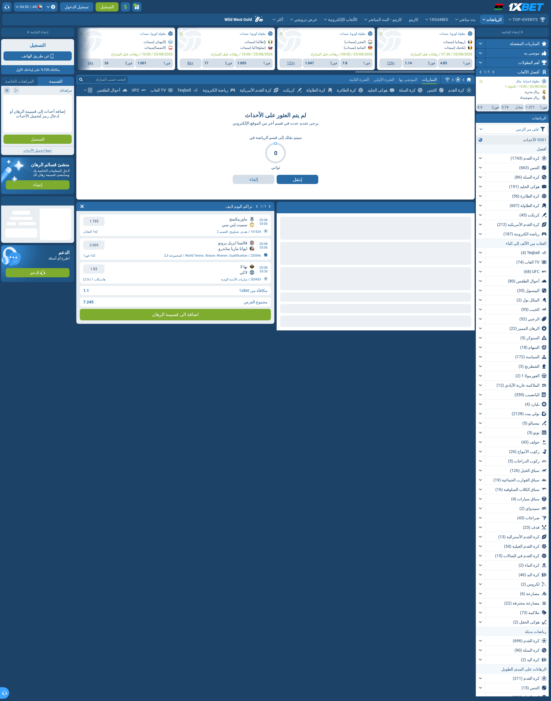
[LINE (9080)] (468, 79)
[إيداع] (125, 6)
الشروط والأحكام (58, 102)
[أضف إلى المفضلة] (481, 81)
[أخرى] (88, 90)
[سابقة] (493, 72)
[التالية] (480, 72)
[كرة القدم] (458, 79)
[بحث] (80, 79)
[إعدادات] (51, 6)
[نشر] (480, 43)
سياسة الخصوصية (17, 102)
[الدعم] (6, 6)
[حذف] (82, 206)
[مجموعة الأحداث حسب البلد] (480, 139)
